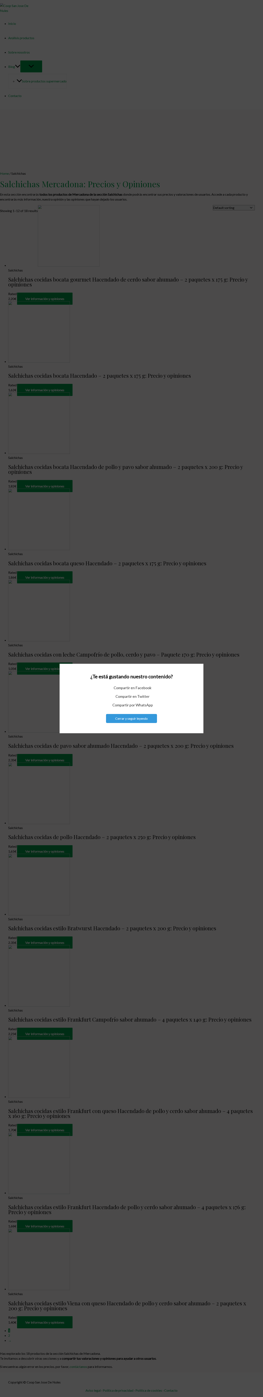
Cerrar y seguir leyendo (131, 718)
